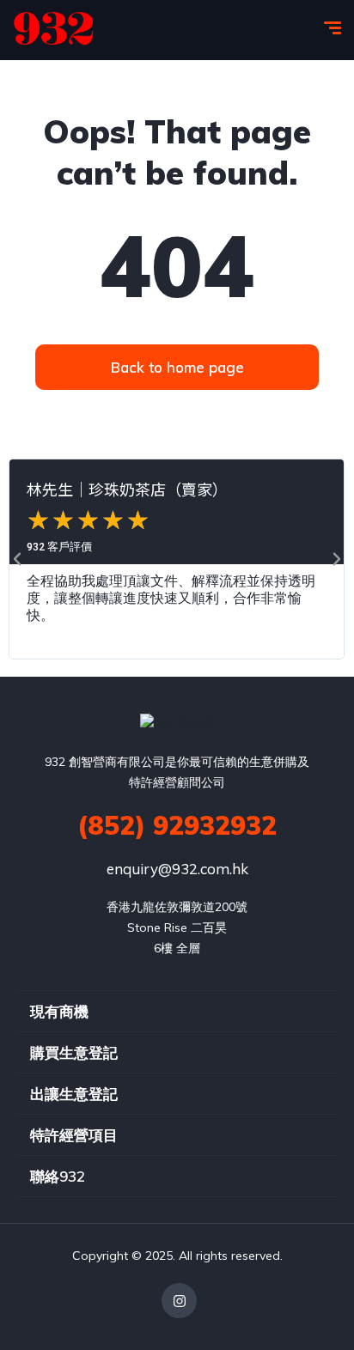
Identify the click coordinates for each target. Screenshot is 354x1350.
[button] (17, 559)
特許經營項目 (74, 1135)
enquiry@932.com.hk (177, 869)
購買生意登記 (74, 1052)
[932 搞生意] (54, 30)
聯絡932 (57, 1176)
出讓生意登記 (74, 1094)
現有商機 (59, 1011)
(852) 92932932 (177, 825)
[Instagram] (179, 1300)
